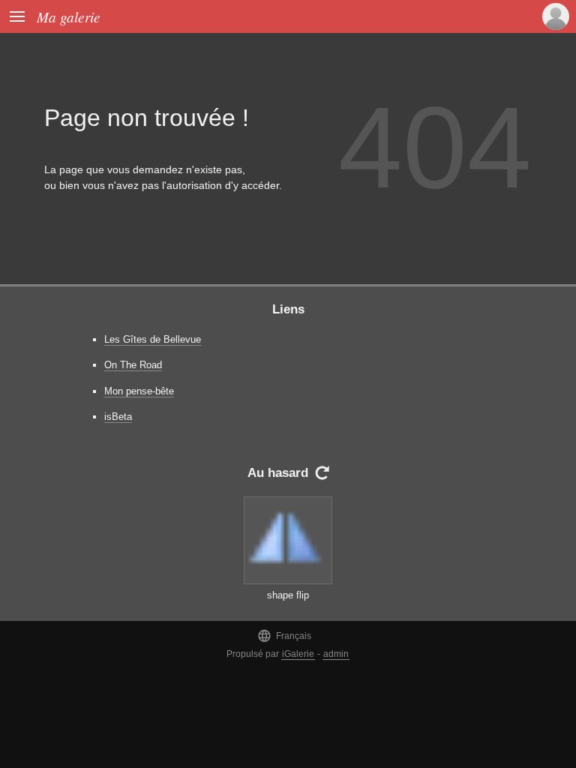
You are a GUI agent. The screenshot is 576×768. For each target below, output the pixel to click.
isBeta (118, 416)
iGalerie (298, 654)
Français (284, 635)
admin (336, 654)
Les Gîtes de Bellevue (152, 339)
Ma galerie (68, 16)
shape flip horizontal (288, 602)
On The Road (133, 364)
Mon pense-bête (139, 391)
